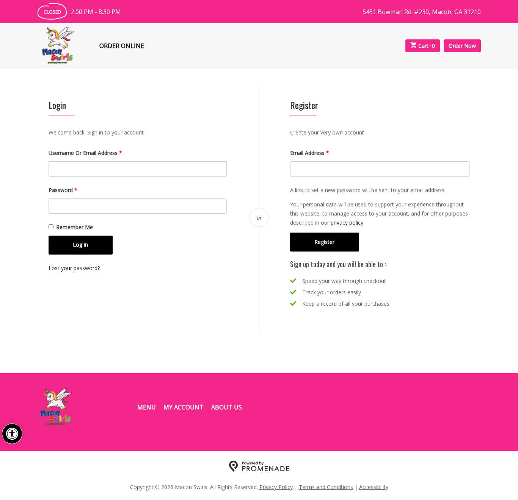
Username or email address (96, 152)
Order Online (121, 46)
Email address (320, 152)
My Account (183, 407)
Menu (146, 407)
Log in (80, 244)
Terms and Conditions (326, 487)
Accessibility (373, 487)
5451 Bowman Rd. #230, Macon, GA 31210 (422, 12)
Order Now (462, 45)
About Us (226, 407)
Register (324, 241)
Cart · (426, 45)
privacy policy (347, 222)
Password (74, 190)
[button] (12, 433)
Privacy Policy (276, 487)
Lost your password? (74, 268)
